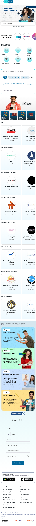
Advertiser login (25, 489)
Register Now (18, 463)
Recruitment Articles (9, 499)
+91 (8, 434)
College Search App (9, 507)
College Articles (24, 494)
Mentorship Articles (26, 502)
